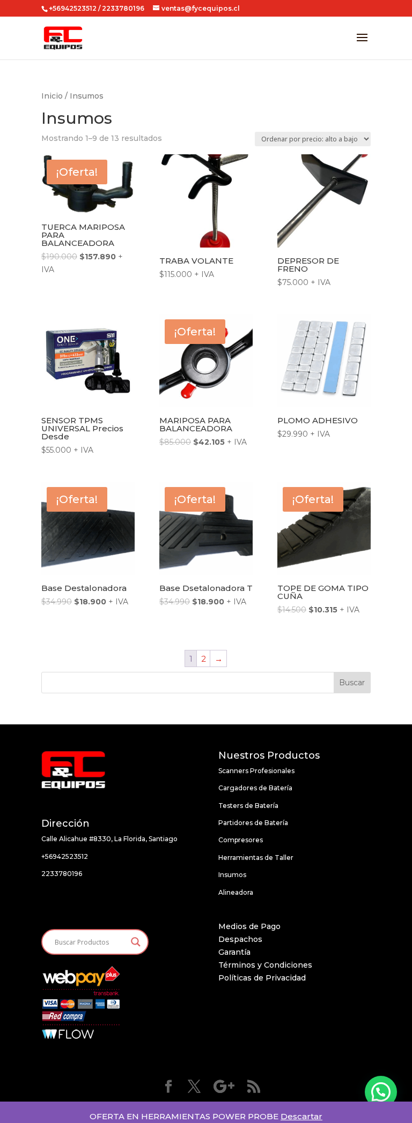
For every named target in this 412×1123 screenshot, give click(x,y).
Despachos (240, 939)
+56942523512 (73, 8)
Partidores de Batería (253, 823)
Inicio (52, 96)
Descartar (301, 1116)
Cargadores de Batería (255, 788)
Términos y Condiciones (265, 965)
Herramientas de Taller (255, 858)
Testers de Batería (248, 806)
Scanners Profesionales (256, 771)
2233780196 (61, 874)
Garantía (234, 952)
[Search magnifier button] (135, 941)
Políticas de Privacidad (262, 978)
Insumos (232, 875)
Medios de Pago (249, 926)
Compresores (240, 840)
